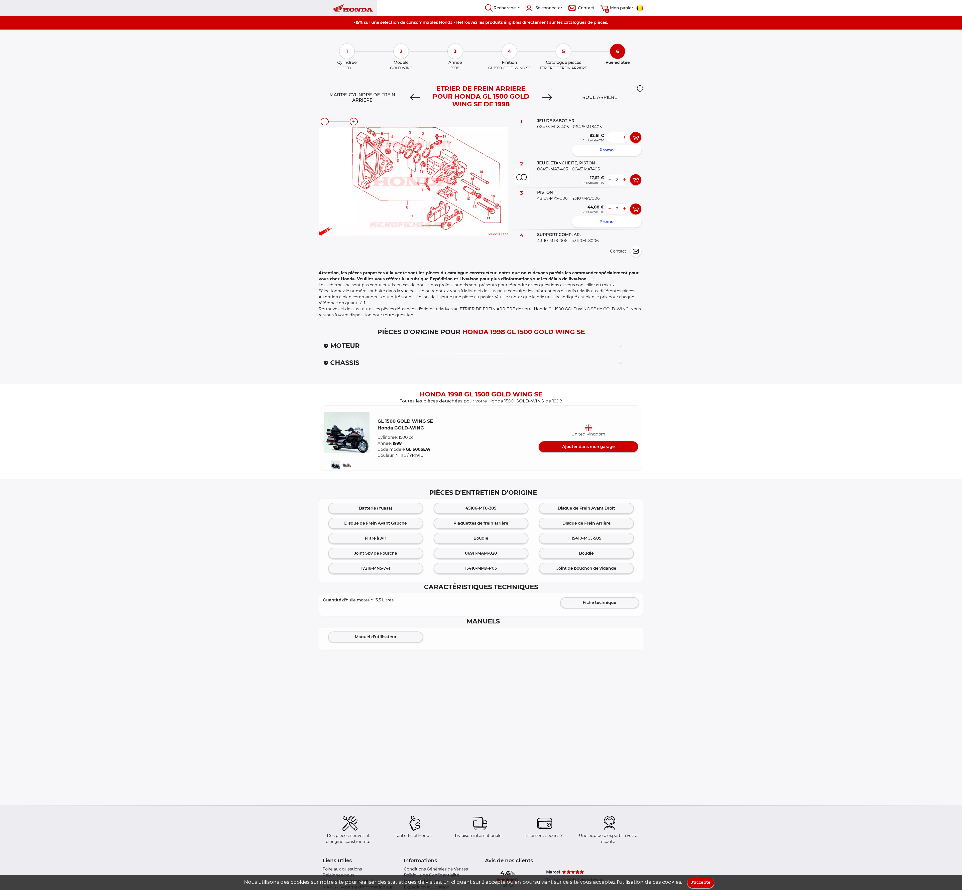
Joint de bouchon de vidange (586, 568)
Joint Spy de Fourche (375, 553)
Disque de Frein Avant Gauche (375, 523)
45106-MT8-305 (480, 508)
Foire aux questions (342, 869)
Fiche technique (599, 602)
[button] (640, 88)
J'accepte (700, 882)
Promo (606, 150)
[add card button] (635, 137)
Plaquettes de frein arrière (480, 523)
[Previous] (415, 97)
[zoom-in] (354, 121)
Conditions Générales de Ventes (436, 869)
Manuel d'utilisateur (376, 636)
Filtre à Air (375, 538)
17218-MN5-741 (375, 568)
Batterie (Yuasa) (375, 508)
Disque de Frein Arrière (586, 523)
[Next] (547, 97)
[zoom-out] (325, 121)
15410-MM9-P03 (481, 568)
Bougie (480, 538)
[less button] (610, 137)
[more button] (624, 137)
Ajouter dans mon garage (588, 446)
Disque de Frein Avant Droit (586, 508)
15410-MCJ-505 (586, 538)
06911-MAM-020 (481, 553)
